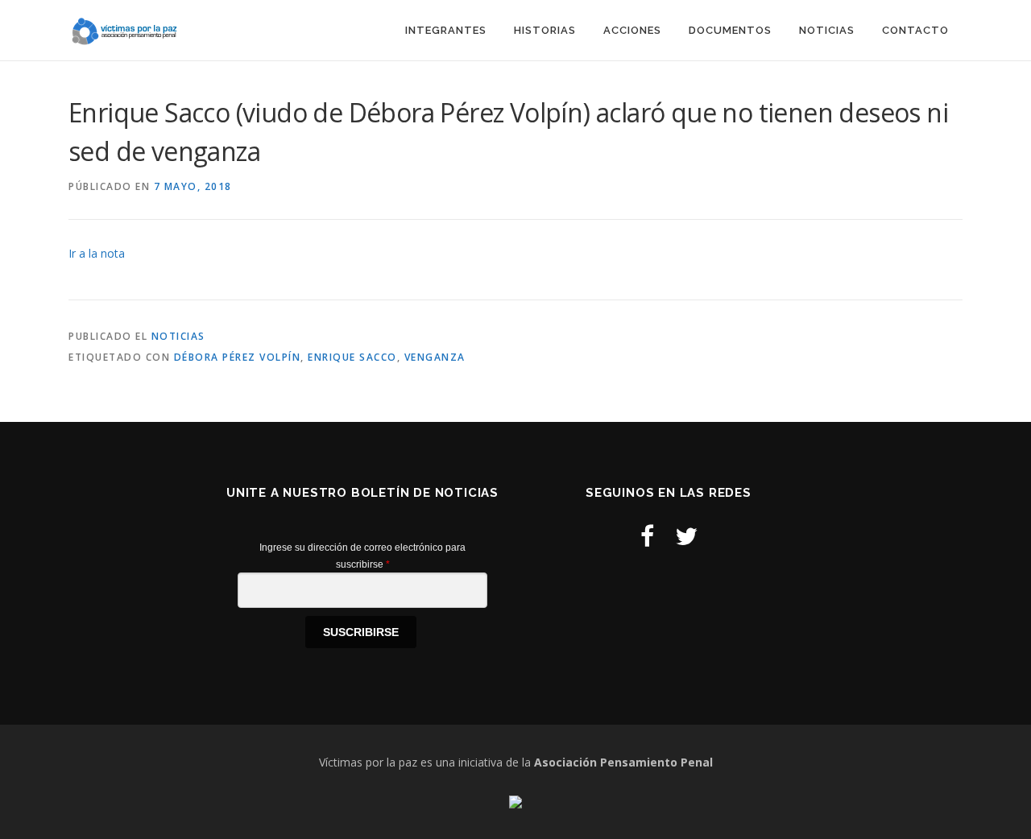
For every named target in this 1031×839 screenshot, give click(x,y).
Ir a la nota (96, 253)
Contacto (915, 30)
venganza (435, 357)
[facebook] (647, 535)
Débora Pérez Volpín (237, 357)
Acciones (632, 30)
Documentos (730, 30)
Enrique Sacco (352, 357)
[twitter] (686, 535)
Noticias (827, 30)
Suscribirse (361, 632)
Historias (545, 30)
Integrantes (446, 30)
